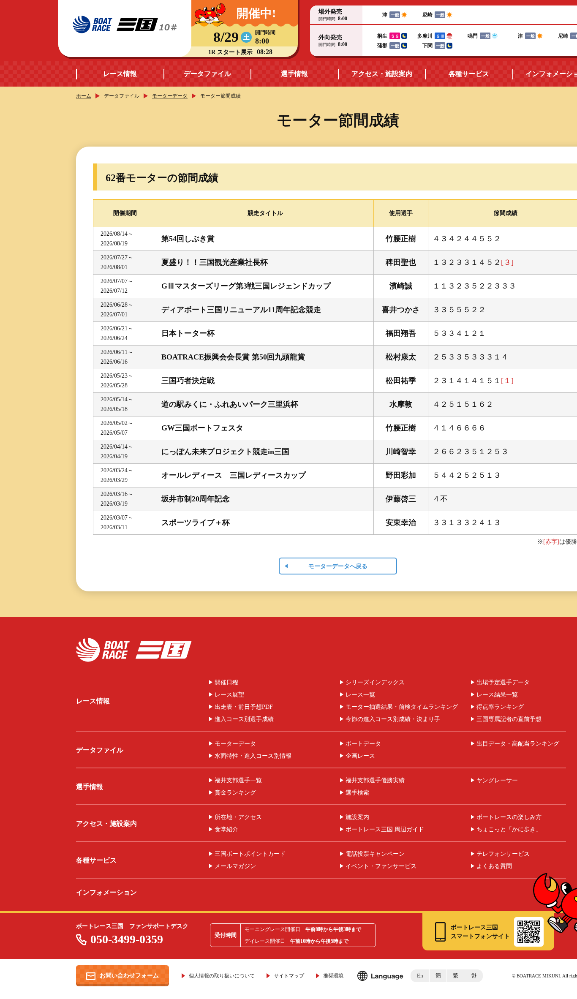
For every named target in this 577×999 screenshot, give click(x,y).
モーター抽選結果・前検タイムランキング (402, 707)
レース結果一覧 (497, 695)
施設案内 (357, 817)
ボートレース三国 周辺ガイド (385, 830)
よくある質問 (494, 866)
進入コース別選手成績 (244, 719)
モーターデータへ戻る (337, 566)
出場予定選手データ (503, 683)
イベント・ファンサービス (381, 866)
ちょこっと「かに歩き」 (509, 830)
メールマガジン (235, 866)
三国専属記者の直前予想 (509, 719)
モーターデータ (170, 96)
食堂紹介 (226, 830)
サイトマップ (289, 976)
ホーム (83, 96)
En (420, 975)
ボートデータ (363, 744)
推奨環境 (333, 976)
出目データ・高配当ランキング (517, 744)
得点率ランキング (500, 707)
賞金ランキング (235, 793)
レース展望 (229, 695)
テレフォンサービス (503, 854)
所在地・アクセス (238, 817)
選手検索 (357, 793)
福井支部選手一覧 (238, 781)
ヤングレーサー (497, 781)
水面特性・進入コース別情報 (253, 756)
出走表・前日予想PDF (244, 707)
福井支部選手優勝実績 (375, 781)
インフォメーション (106, 892)
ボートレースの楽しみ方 (509, 817)
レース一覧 (360, 695)
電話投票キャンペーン (375, 854)
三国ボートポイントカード (250, 854)
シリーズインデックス (375, 683)
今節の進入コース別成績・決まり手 (393, 719)
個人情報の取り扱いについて (222, 976)
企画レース (360, 756)
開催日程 (226, 683)
